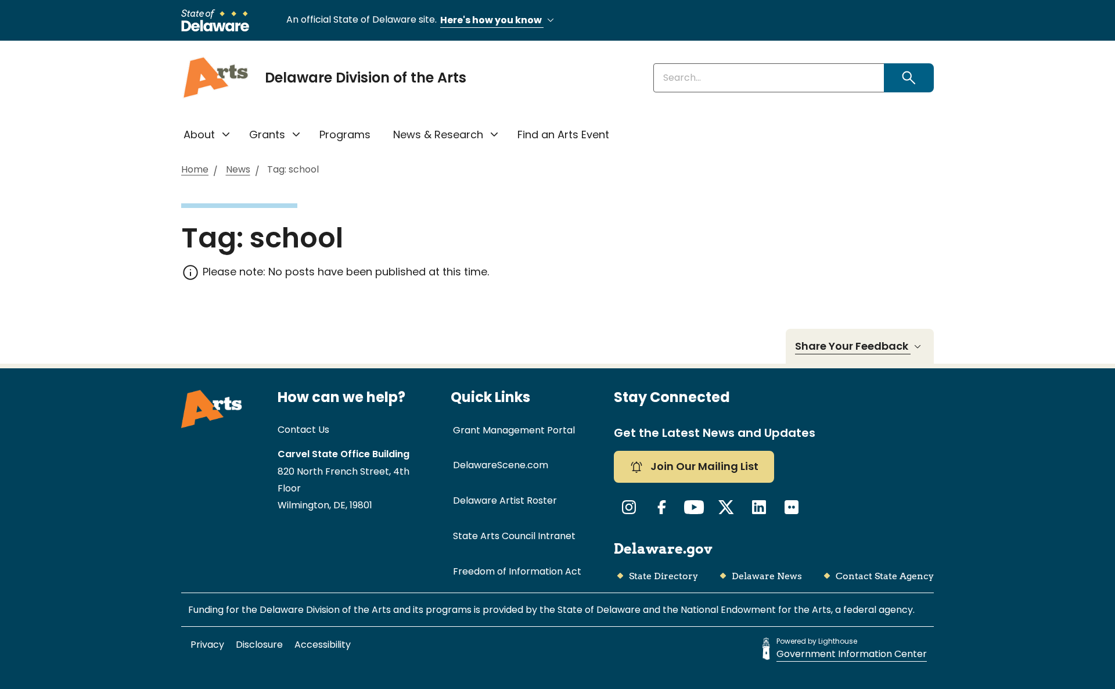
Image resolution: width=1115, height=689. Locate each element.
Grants (267, 134)
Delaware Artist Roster (505, 500)
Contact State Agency (885, 576)
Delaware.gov (663, 548)
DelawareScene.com (500, 465)
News (238, 170)
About (199, 134)
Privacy (207, 644)
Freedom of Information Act (517, 571)
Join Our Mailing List (703, 466)
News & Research (438, 134)
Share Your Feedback (853, 346)
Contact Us (303, 429)
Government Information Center (851, 654)
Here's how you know (492, 20)
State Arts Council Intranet (514, 536)
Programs (345, 134)
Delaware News (767, 576)
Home (194, 170)
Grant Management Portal (514, 430)
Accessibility (322, 644)
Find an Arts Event (563, 134)
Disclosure (259, 644)
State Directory (663, 576)
